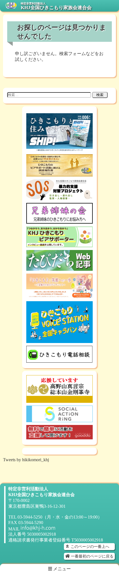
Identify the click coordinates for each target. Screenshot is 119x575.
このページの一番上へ (89, 546)
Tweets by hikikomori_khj (26, 459)
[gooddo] (59, 436)
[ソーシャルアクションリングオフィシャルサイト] (59, 419)
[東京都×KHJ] (59, 295)
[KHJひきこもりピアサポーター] (59, 244)
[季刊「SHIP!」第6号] (59, 148)
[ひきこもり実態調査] (59, 174)
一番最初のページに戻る (91, 556)
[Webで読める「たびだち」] (59, 268)
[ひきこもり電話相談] (59, 360)
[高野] (59, 400)
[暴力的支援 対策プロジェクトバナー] (59, 197)
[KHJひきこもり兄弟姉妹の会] (59, 221)
